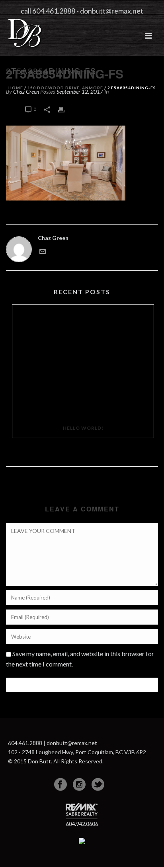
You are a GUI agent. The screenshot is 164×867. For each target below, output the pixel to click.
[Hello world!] (83, 361)
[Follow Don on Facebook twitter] (98, 784)
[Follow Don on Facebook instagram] (79, 784)
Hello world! (83, 428)
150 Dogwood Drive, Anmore (65, 87)
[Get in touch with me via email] (42, 250)
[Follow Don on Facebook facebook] (60, 784)
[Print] (65, 108)
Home (15, 87)
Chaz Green (53, 237)
